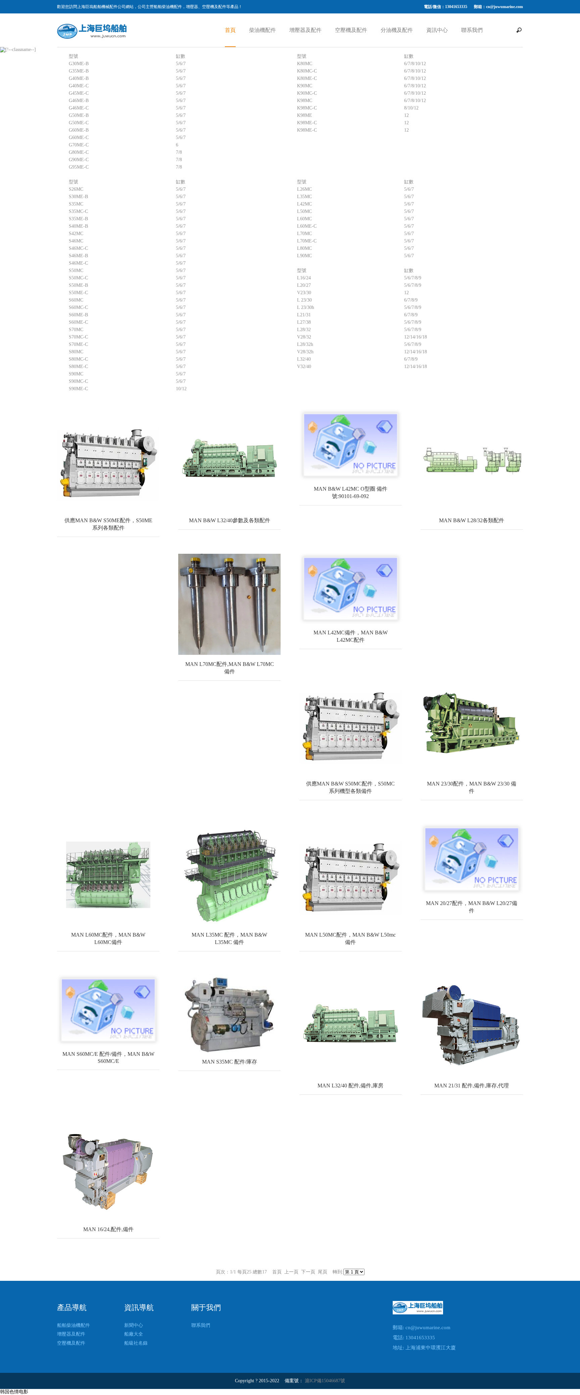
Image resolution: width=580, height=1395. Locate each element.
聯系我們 (472, 30)
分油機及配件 (397, 30)
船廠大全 (133, 1334)
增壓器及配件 (305, 30)
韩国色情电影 (14, 1391)
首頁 (230, 30)
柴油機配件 (262, 30)
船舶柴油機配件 (73, 1325)
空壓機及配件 (351, 30)
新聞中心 (133, 1325)
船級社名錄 (136, 1343)
